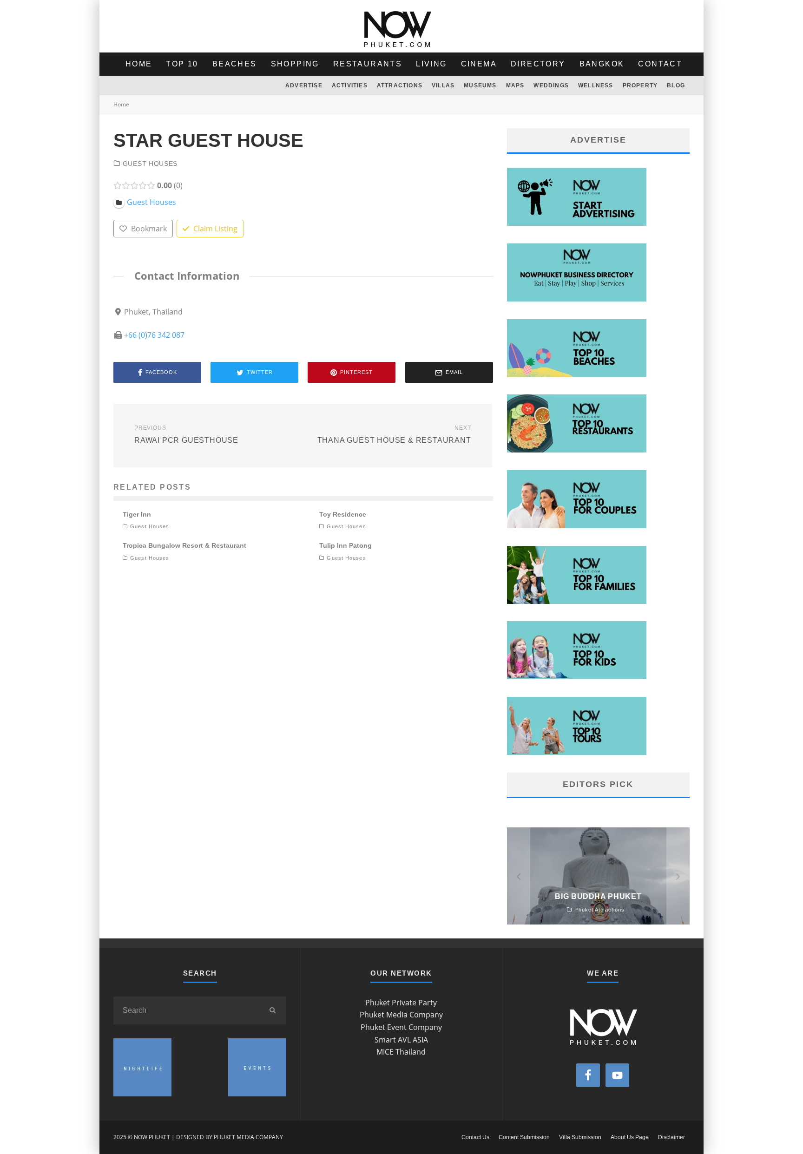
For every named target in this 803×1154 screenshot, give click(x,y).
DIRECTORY (538, 64)
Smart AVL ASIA (401, 1040)
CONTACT (660, 64)
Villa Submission (580, 1137)
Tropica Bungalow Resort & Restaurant (184, 545)
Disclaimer (671, 1137)
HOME (138, 64)
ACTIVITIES (350, 85)
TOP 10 (182, 64)
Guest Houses (150, 163)
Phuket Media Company (401, 1015)
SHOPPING (295, 64)
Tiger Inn (137, 514)
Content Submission (524, 1137)
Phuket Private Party (401, 1002)
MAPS (515, 85)
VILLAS (443, 85)
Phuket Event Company (401, 1027)
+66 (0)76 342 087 (154, 335)
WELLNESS (595, 85)
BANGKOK (602, 64)
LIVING (431, 64)
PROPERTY (640, 85)
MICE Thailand (401, 1052)
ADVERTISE (304, 85)
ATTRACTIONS (399, 85)
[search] (272, 1010)
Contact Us (475, 1137)
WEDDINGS (551, 85)
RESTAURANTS (367, 64)
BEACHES (234, 64)
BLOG (676, 85)
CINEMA (479, 64)
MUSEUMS (480, 85)
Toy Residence (342, 514)
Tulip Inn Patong (345, 545)
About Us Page (630, 1137)
